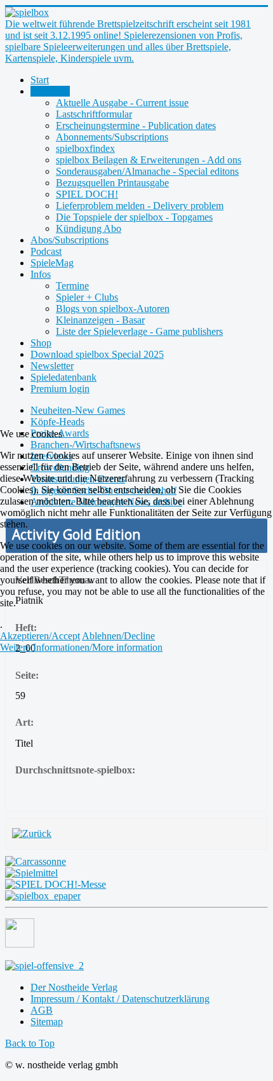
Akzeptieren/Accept (40, 635)
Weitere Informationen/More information (81, 647)
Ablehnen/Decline (118, 635)
